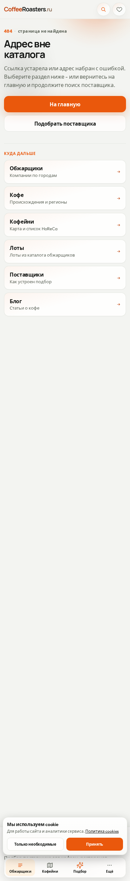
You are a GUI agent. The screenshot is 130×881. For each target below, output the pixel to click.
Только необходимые (35, 844)
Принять (94, 844)
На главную (65, 104)
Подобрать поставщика (65, 124)
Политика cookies (102, 831)
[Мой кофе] (119, 9)
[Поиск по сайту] (103, 9)
